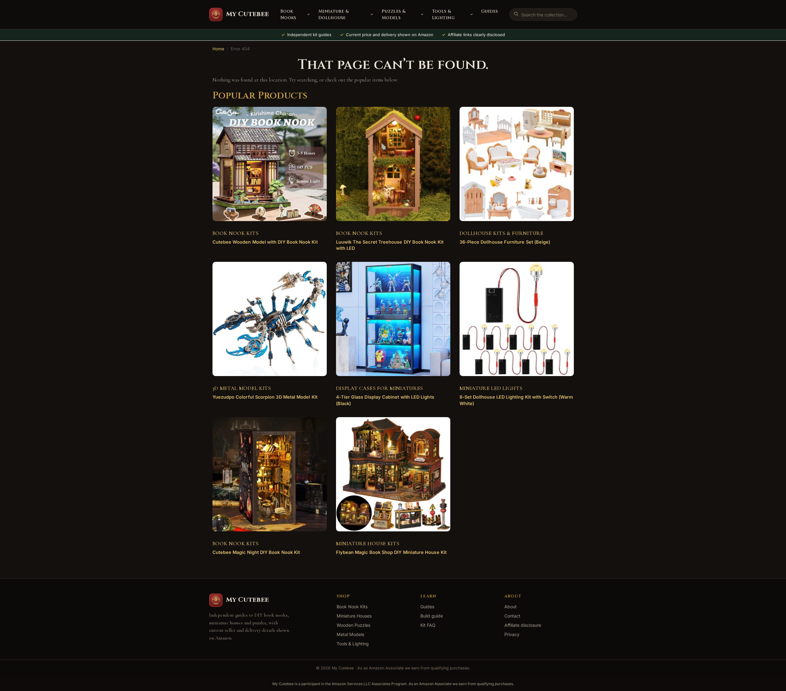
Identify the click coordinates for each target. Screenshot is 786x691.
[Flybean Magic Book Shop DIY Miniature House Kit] (393, 474)
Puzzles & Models (394, 14)
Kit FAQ (427, 625)
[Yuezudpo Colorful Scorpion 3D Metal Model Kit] (269, 319)
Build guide (431, 615)
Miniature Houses (354, 615)
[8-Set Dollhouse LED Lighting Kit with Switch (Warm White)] (517, 319)
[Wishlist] (312, 116)
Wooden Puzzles (353, 625)
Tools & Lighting (443, 14)
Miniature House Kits (368, 543)
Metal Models (350, 634)
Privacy (511, 634)
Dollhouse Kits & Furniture (502, 233)
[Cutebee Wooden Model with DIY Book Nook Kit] (269, 164)
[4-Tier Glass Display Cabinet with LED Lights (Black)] (393, 319)
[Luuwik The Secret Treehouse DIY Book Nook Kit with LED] (393, 164)
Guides (489, 11)
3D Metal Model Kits (241, 388)
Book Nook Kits (235, 233)
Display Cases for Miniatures (379, 388)
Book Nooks (288, 14)
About (510, 606)
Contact (512, 615)
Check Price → (264, 247)
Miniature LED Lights (491, 388)
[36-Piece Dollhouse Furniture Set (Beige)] (517, 164)
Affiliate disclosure (522, 625)
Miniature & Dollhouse (333, 14)
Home (218, 48)
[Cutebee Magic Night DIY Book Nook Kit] (269, 474)
